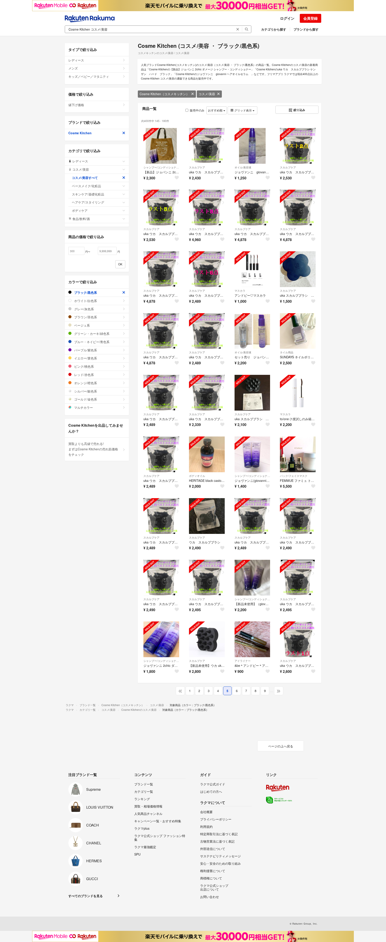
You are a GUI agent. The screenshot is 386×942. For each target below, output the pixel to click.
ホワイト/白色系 (85, 300)
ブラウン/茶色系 (85, 317)
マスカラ (240, 290)
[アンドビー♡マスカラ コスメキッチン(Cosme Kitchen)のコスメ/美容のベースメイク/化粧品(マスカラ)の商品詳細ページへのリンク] (252, 269)
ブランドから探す (306, 29)
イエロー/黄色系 (85, 358)
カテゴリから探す (273, 29)
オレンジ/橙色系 (85, 383)
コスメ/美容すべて (85, 177)
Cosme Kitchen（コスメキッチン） (164, 94)
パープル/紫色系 (85, 350)
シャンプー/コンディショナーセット (161, 167)
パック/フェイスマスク (293, 476)
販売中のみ (197, 110)
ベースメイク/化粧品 (86, 186)
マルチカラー (83, 407)
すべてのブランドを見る (85, 896)
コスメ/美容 (207, 94)
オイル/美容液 (243, 167)
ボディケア (80, 210)
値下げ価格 (76, 105)
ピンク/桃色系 (83, 366)
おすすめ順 (215, 110)
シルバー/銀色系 (85, 391)
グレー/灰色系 (83, 309)
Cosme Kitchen (80, 133)
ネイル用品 (286, 352)
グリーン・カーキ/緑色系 (91, 333)
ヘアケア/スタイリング (88, 202)
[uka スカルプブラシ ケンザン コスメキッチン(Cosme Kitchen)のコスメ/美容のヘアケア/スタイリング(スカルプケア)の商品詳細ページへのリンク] (298, 269)
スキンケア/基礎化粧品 (88, 194)
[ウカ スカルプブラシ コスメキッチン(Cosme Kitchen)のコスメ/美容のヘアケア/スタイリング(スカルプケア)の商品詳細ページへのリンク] (207, 516)
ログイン (287, 18)
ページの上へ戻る (280, 746)
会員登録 (310, 18)
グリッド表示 (243, 110)
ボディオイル (197, 476)
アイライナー (243, 661)
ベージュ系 (81, 325)
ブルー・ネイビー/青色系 (91, 342)
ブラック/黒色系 (85, 292)
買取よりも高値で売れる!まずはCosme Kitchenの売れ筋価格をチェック (93, 449)
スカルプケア (197, 167)
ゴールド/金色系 (85, 399)
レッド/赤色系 (83, 374)
